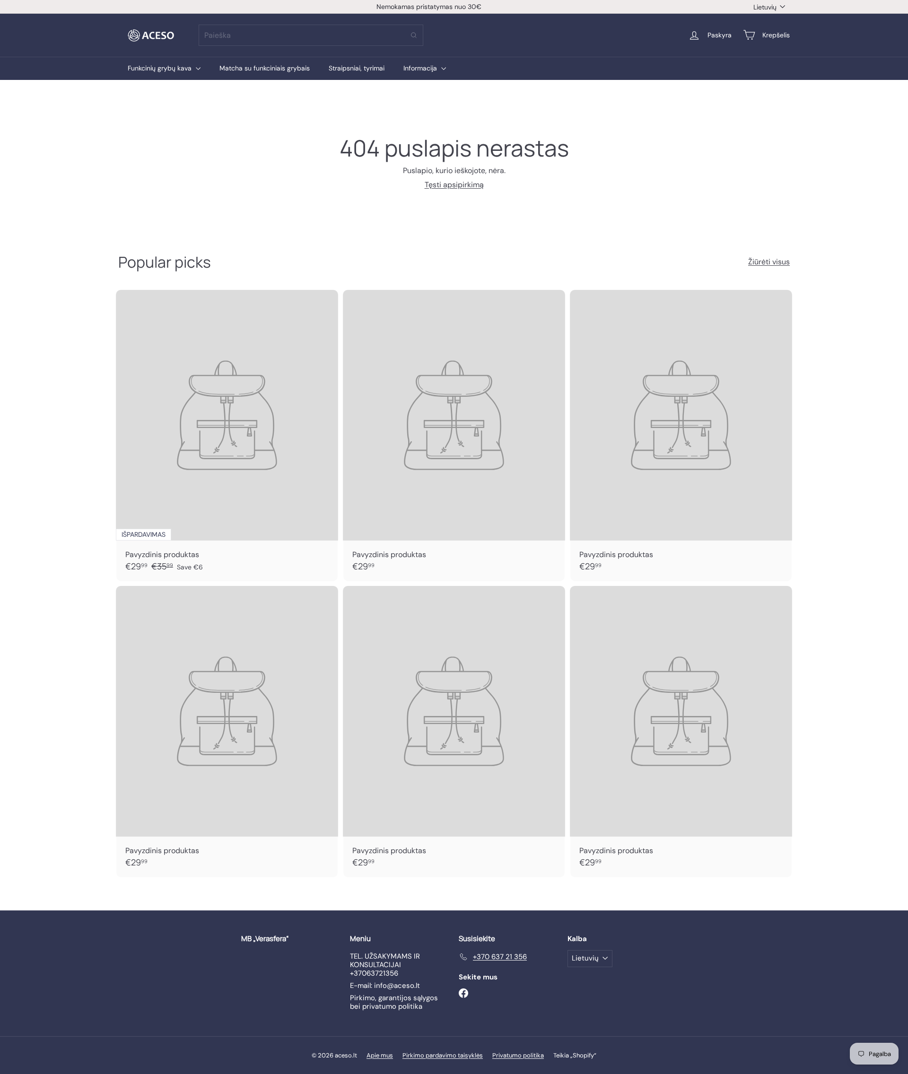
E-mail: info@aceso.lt (385, 985)
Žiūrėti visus (769, 261)
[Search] (413, 35)
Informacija (421, 68)
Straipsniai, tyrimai (356, 68)
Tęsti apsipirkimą (454, 185)
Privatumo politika (518, 1055)
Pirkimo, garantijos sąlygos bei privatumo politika (394, 1002)
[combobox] (311, 35)
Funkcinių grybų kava (160, 68)
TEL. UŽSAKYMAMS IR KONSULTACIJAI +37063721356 (385, 965)
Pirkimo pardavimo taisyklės (442, 1055)
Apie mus (380, 1055)
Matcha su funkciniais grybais (264, 68)
